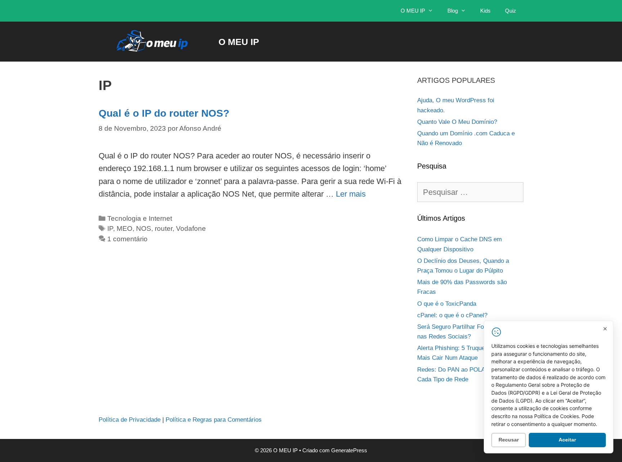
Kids (485, 11)
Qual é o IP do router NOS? (164, 113)
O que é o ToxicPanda (446, 303)
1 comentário (127, 239)
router (163, 228)
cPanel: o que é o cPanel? (452, 315)
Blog (452, 11)
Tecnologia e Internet (139, 218)
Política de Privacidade (130, 419)
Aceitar (567, 440)
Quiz (510, 11)
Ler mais (351, 193)
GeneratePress (349, 450)
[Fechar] (605, 328)
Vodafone (191, 228)
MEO (124, 228)
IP (110, 228)
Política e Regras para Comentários (214, 419)
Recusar (509, 440)
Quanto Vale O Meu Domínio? (457, 121)
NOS (143, 228)
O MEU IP (413, 11)
